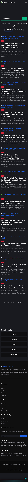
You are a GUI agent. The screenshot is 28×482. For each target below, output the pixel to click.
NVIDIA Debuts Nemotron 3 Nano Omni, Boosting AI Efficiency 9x (13, 202)
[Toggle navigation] (26, 3)
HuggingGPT (14, 355)
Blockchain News (11, 464)
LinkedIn (5, 419)
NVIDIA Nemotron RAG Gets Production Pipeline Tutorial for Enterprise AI (12, 114)
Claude (14, 344)
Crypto (3, 390)
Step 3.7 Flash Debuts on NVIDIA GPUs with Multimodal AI (13, 266)
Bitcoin (11, 453)
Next (21, 302)
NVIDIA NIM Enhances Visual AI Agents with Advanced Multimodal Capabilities (13, 45)
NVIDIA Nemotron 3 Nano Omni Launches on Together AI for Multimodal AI (13, 223)
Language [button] (13, 467)
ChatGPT (14, 339)
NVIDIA (24, 455)
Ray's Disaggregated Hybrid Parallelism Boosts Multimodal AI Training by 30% (13, 91)
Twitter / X (5, 421)
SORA (14, 349)
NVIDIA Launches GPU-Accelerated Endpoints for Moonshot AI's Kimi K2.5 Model (12, 157)
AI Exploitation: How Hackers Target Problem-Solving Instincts (13, 69)
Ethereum (16, 453)
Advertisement (4, 406)
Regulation (3, 395)
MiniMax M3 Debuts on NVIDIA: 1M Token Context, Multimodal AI (13, 287)
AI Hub (2, 388)
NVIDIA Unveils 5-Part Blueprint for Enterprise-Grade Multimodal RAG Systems (13, 180)
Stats (15, 470)
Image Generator (5, 455)
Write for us (4, 410)
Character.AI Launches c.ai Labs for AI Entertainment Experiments (13, 136)
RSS (4, 423)
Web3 (20, 453)
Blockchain (3, 393)
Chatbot (12, 455)
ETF (21, 455)
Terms (7, 470)
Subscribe (23, 436)
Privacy (11, 470)
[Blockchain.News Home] (8, 3)
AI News (17, 455)
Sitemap (20, 470)
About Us (3, 403)
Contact (3, 408)
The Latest (19, 29)
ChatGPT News (5, 453)
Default (9, 29)
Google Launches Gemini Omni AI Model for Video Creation (13, 245)
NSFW (14, 334)
